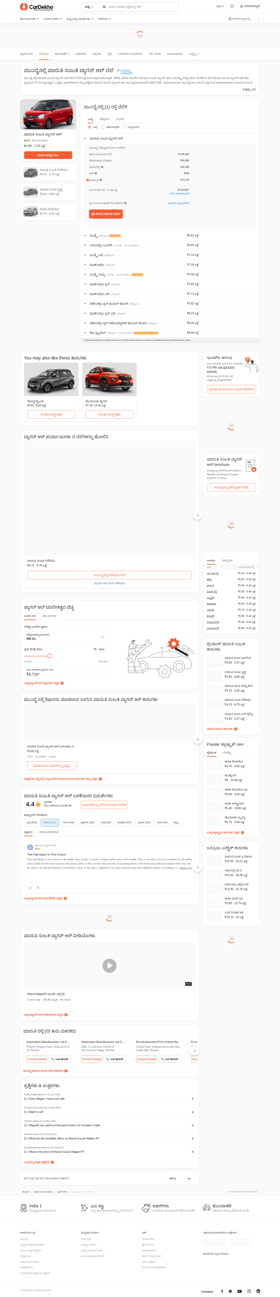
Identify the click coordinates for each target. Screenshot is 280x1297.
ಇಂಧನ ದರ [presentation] (30, 538)
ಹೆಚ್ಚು (209, 579)
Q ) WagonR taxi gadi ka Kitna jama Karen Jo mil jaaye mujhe (62, 1047)
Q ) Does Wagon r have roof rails (44, 1020)
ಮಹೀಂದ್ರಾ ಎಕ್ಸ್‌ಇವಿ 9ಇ (237, 884)
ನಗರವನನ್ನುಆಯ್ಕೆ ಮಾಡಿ (244, 18)
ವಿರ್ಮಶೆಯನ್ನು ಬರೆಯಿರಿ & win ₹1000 (104, 727)
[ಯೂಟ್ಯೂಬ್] (240, 1213)
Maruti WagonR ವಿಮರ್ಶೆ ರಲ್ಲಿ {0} (46, 916)
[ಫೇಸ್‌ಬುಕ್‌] (222, 1213)
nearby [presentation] (211, 560)
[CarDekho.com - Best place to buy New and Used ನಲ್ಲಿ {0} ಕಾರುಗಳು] (36, 7)
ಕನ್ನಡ (218, 6)
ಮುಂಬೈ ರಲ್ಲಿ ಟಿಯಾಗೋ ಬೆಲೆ (168, 497)
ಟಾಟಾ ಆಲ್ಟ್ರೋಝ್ (234, 803)
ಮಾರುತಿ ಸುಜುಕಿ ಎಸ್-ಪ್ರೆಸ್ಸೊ (238, 713)
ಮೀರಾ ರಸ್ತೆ (212, 591)
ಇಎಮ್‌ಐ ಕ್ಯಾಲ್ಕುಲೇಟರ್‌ (178, 203)
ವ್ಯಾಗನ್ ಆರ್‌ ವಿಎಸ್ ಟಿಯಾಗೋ (168, 505)
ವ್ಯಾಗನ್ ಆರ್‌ (26, 53)
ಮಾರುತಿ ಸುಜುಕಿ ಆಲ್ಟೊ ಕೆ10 (239, 685)
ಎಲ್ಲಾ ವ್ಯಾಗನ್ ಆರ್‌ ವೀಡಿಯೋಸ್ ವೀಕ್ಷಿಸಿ (43, 936)
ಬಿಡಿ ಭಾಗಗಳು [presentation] (49, 538)
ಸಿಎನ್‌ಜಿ (120, 119)
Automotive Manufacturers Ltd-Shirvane (109, 964)
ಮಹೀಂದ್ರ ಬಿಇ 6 (233, 870)
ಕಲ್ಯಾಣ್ (210, 616)
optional (94, 180)
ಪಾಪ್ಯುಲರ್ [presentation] (227, 560)
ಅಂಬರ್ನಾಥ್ (213, 628)
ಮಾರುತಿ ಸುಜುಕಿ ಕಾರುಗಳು (220, 728)
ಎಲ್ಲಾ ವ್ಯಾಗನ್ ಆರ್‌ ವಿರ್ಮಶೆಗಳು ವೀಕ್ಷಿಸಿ (43, 820)
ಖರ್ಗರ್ (210, 585)
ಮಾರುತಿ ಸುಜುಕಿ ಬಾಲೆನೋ (238, 657)
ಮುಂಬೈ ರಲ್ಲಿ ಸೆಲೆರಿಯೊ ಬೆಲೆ (51, 497)
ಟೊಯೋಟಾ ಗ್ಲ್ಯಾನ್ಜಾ (235, 817)
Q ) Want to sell (33, 1034)
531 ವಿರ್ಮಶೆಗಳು (40, 140)
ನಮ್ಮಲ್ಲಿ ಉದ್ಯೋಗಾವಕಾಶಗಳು (32, 1167)
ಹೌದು (173, 1100)
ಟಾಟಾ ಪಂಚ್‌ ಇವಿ (234, 898)
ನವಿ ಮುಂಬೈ (212, 573)
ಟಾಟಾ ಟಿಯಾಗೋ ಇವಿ (236, 789)
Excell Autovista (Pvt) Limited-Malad (166, 964)
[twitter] (230, 1213)
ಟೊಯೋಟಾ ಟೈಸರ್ (96, 401)
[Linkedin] (258, 1213)
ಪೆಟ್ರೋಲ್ (104, 119)
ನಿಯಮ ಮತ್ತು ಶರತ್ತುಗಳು (30, 1172)
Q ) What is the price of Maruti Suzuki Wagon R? (54, 1073)
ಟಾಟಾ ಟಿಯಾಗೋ (153, 482)
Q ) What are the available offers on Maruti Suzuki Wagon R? (61, 1060)
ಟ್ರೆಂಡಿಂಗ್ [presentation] (211, 752)
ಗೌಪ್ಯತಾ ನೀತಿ (25, 1178)
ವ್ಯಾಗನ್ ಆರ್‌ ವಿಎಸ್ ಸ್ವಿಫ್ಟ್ (109, 505)
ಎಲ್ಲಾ (90, 119)
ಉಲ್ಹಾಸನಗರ (213, 622)
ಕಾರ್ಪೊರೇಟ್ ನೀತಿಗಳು (29, 1184)
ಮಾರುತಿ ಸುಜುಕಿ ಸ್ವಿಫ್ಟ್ (97, 482)
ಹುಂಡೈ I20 (230, 775)
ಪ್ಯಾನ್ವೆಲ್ (210, 597)
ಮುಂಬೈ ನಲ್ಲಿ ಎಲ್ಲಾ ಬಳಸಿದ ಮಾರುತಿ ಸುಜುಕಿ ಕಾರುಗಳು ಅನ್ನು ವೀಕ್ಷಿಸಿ (64, 700)
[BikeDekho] (214, 1182)
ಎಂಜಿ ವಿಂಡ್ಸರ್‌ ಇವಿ (234, 912)
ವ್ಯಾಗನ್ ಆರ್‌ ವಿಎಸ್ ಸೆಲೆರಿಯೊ (51, 505)
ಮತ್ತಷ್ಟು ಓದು (249, 89)
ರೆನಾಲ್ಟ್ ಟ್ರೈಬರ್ (35, 401)
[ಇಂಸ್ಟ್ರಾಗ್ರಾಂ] (249, 1213)
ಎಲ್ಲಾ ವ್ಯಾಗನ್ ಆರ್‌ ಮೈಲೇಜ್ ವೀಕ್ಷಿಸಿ (41, 605)
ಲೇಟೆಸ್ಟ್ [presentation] (227, 752)
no (189, 1100)
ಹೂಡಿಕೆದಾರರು (26, 1189)
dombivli (211, 603)
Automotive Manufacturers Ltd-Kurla (48, 964)
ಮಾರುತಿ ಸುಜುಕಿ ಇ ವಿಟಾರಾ (238, 856)
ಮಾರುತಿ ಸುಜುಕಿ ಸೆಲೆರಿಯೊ (41, 482)
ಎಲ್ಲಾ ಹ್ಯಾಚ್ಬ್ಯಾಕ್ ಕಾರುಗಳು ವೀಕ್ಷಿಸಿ (223, 832)
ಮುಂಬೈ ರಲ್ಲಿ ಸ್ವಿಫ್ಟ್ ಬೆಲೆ (109, 497)
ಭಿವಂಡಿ (210, 609)
